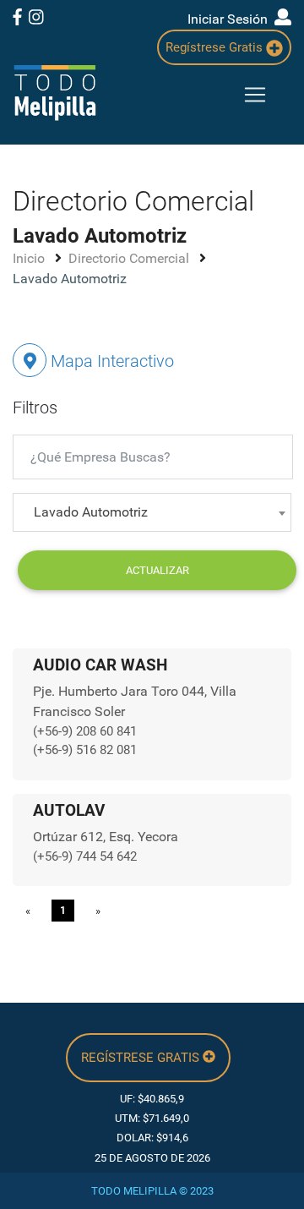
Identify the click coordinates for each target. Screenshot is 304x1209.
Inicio (30, 258)
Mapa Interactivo (110, 361)
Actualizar (157, 570)
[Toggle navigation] (255, 95)
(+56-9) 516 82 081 (85, 750)
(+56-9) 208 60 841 (85, 731)
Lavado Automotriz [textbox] (91, 512)
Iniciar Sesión (230, 19)
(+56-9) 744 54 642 (85, 856)
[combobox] (152, 512)
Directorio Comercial (130, 258)
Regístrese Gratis (216, 47)
